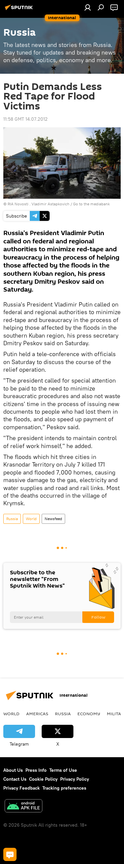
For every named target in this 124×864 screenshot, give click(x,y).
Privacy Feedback (21, 788)
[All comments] (10, 854)
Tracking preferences (64, 788)
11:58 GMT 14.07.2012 (25, 119)
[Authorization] (87, 7)
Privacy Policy (74, 779)
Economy (88, 714)
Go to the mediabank (91, 203)
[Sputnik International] (19, 10)
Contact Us (14, 779)
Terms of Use (63, 770)
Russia (12, 518)
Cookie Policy (43, 779)
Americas (37, 714)
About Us (13, 770)
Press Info (36, 770)
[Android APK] (23, 806)
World (31, 518)
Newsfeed (53, 518)
